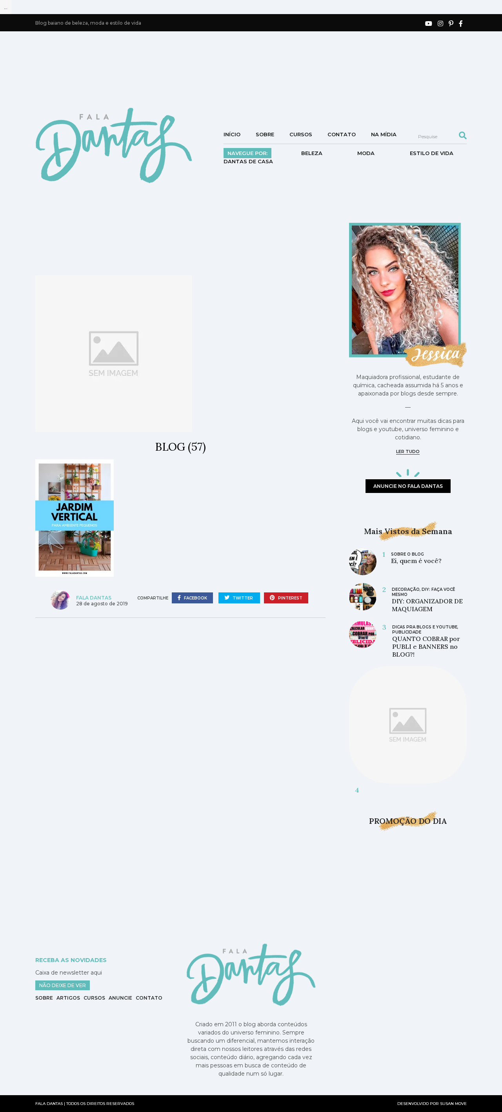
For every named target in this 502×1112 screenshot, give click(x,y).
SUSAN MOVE (453, 1103)
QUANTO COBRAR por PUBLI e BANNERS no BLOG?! (426, 646)
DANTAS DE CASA (248, 161)
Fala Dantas (93, 598)
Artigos (68, 998)
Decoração (406, 589)
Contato (341, 134)
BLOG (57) (180, 447)
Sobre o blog (407, 554)
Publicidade (406, 632)
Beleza (311, 153)
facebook (195, 598)
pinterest (289, 598)
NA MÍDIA (384, 134)
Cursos (300, 134)
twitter (242, 598)
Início (232, 134)
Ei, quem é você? (416, 561)
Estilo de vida (431, 153)
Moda (366, 153)
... (5, 7)
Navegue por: (247, 153)
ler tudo (408, 451)
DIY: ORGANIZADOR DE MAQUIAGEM (427, 605)
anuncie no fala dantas (408, 486)
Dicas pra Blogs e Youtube (424, 627)
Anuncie (120, 998)
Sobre (265, 134)
